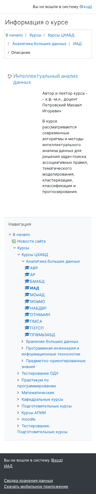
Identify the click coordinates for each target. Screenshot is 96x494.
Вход (85, 6)
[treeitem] (48, 235)
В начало (14, 35)
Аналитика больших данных (39, 43)
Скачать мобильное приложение (36, 486)
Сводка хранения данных (28, 480)
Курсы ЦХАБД (61, 35)
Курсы (35, 35)
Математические (38, 392)
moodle (28, 419)
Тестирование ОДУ (40, 373)
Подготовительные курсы (47, 406)
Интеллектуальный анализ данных (45, 79)
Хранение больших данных (52, 341)
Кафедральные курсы (42, 399)
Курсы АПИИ (34, 412)
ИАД (77, 43)
